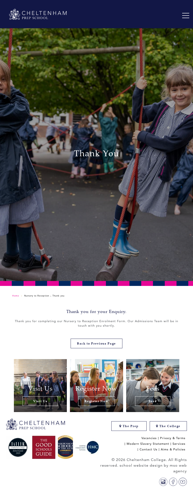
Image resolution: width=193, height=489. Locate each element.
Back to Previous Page (96, 343)
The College (169, 426)
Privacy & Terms (172, 438)
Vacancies (149, 438)
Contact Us (148, 449)
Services (179, 443)
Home (15, 295)
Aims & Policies (173, 449)
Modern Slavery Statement (148, 443)
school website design (141, 465)
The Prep (130, 426)
